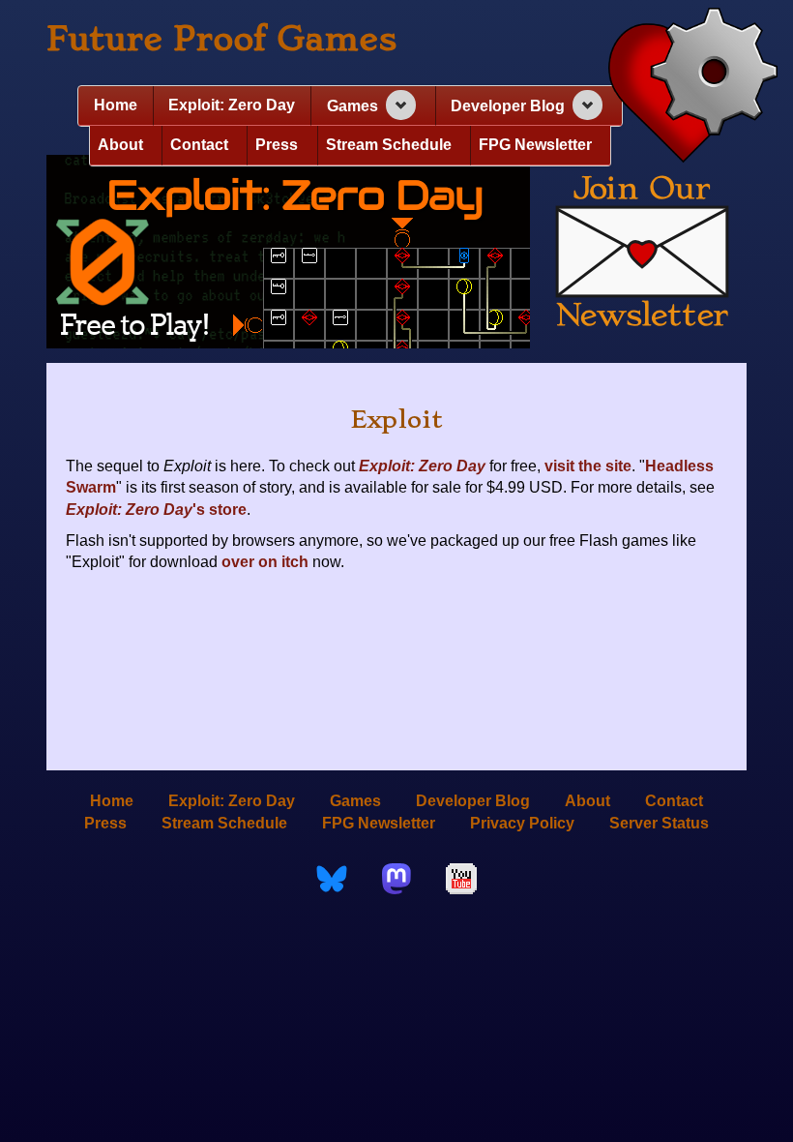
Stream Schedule (389, 144)
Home (115, 105)
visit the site (587, 466)
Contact (199, 144)
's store (156, 509)
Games (352, 106)
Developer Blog (508, 106)
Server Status (659, 823)
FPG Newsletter (535, 144)
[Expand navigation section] (401, 105)
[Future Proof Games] (693, 86)
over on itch (264, 562)
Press (276, 144)
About (120, 144)
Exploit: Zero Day (231, 105)
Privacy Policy (522, 823)
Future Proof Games (221, 38)
